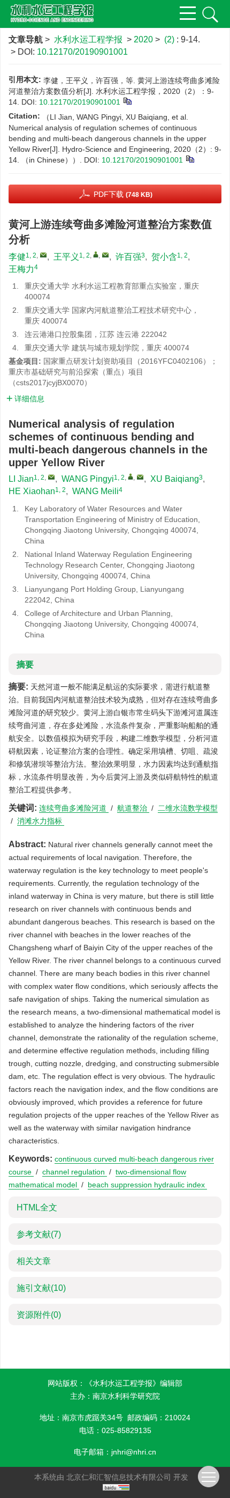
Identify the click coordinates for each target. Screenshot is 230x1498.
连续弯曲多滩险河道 (74, 808)
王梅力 (21, 269)
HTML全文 (37, 1207)
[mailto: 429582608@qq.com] (140, 477)
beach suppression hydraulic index (147, 1184)
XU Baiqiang (174, 478)
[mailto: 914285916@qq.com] (51, 477)
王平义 (66, 256)
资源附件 (39, 1314)
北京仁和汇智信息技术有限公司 (118, 1477)
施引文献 (41, 1288)
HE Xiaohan (32, 491)
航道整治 (133, 808)
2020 (143, 39)
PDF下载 (123, 194)
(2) (170, 39)
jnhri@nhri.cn (133, 1452)
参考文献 (39, 1234)
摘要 (25, 664)
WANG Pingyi (88, 478)
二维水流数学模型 (188, 808)
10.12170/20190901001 (82, 51)
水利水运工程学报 (88, 39)
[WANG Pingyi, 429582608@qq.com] (130, 476)
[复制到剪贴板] (127, 100)
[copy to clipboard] (189, 158)
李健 (17, 256)
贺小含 (164, 256)
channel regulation (74, 1171)
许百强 (128, 256)
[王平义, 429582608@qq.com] (95, 254)
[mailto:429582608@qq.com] (105, 255)
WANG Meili (95, 491)
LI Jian (21, 478)
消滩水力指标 (40, 821)
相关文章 (34, 1261)
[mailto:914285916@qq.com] (43, 255)
